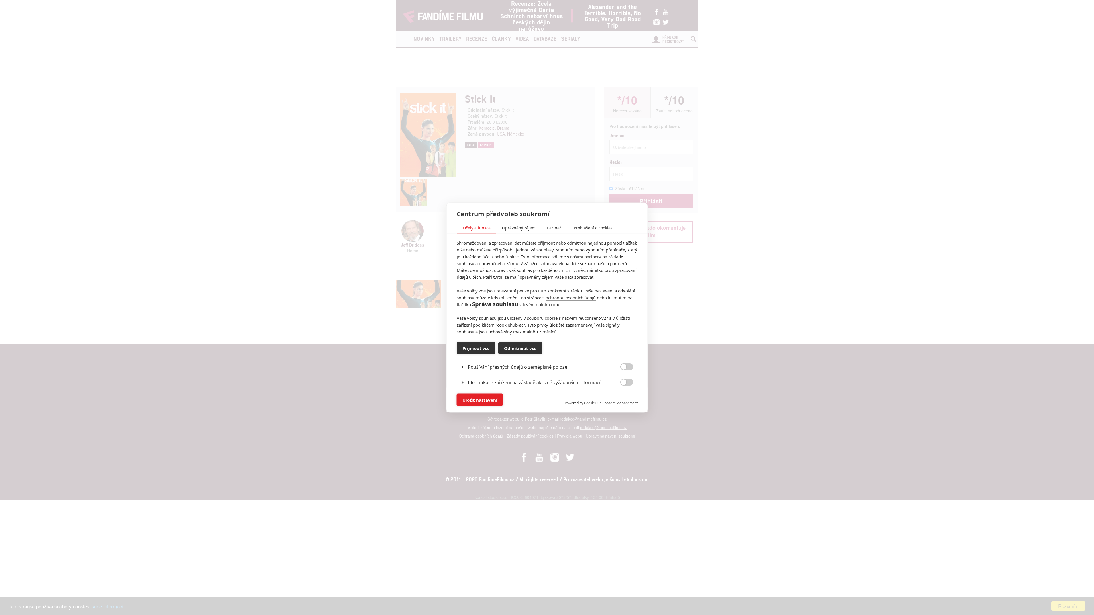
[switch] (622, 397)
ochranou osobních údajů (571, 297)
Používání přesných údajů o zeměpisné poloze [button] (517, 367)
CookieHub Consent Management (611, 403)
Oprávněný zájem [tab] (519, 228)
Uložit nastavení (479, 400)
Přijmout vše (476, 348)
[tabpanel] (547, 354)
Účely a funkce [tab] (477, 228)
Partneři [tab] (554, 228)
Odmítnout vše (520, 348)
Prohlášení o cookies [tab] (593, 228)
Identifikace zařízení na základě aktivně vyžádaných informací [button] (534, 382)
